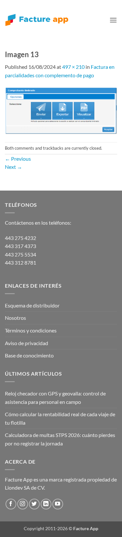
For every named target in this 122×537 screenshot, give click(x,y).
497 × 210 (73, 67)
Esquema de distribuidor (32, 305)
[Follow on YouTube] (57, 504)
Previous (18, 159)
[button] (113, 20)
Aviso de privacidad (26, 343)
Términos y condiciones (31, 330)
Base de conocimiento (29, 355)
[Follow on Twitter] (34, 504)
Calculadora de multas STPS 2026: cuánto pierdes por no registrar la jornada (60, 439)
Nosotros (15, 318)
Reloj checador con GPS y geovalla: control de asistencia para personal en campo (55, 397)
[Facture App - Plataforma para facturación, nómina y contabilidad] (37, 20)
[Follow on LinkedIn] (46, 504)
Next (13, 167)
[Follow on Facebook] (11, 504)
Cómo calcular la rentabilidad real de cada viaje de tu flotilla (60, 418)
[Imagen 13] (61, 110)
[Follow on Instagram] (22, 504)
